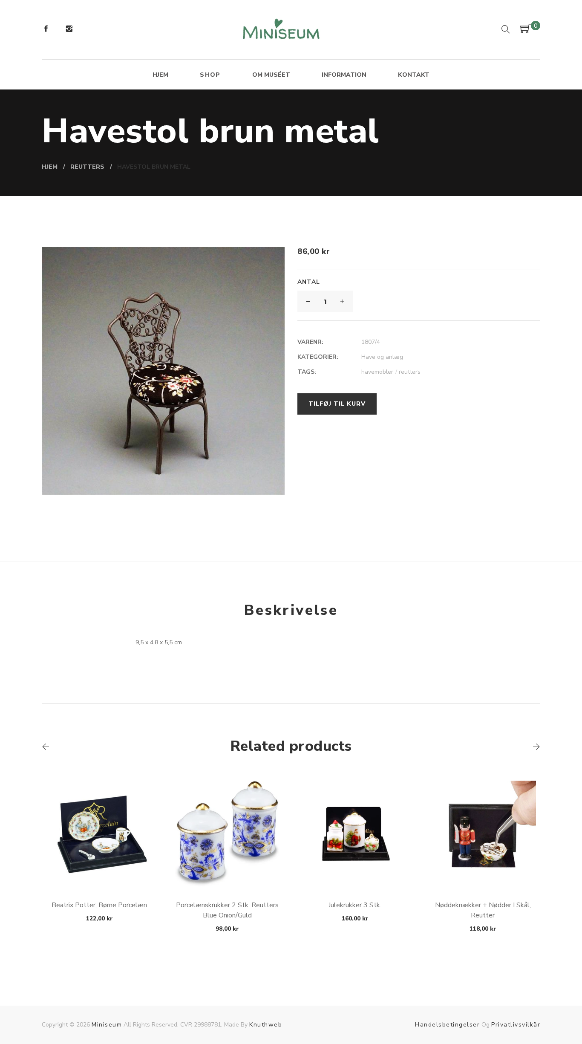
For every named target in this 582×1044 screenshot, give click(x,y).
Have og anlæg (382, 357)
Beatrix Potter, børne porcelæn (99, 905)
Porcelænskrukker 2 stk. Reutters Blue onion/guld (227, 910)
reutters (410, 372)
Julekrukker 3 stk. (354, 905)
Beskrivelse (291, 610)
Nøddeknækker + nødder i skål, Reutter (483, 910)
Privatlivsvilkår (515, 1025)
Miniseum (107, 1025)
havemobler (379, 372)
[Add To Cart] (99, 867)
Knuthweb (265, 1025)
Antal (308, 282)
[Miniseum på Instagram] (69, 30)
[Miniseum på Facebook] (46, 30)
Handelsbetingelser (447, 1025)
